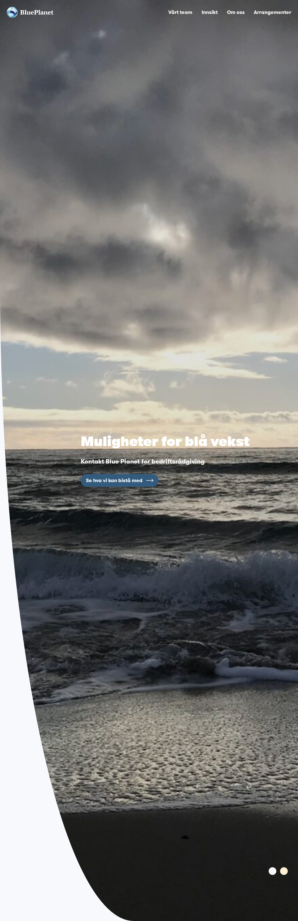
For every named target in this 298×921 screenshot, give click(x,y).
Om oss (236, 12)
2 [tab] (284, 871)
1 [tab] (272, 871)
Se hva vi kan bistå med (114, 480)
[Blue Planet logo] (30, 12)
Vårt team (180, 12)
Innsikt (210, 12)
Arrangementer (272, 12)
